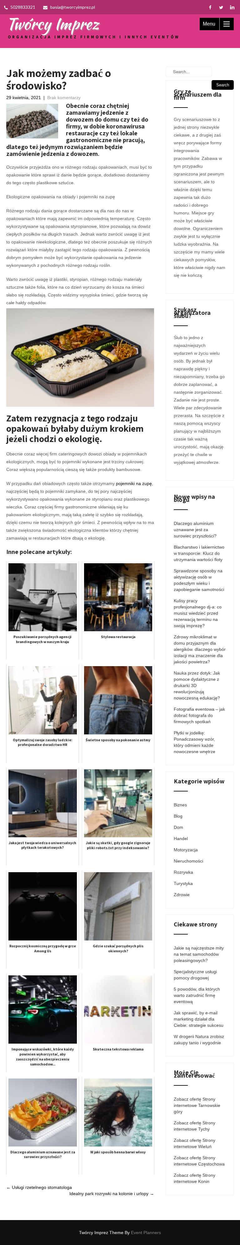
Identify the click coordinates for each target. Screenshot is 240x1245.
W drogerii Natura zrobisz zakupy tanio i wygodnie (199, 1039)
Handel (181, 838)
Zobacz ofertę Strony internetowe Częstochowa (199, 1160)
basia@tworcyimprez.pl (72, 7)
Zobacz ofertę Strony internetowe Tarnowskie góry (197, 1105)
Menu (209, 23)
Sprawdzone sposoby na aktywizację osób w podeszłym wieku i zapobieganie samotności (199, 580)
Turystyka (183, 883)
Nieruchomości (188, 860)
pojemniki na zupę (134, 483)
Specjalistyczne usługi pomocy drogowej (195, 974)
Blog (178, 816)
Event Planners (146, 1232)
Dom (178, 827)
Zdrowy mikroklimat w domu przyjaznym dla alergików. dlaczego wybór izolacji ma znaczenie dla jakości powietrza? (200, 649)
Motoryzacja (186, 849)
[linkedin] (232, 7)
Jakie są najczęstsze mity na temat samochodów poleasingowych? (199, 954)
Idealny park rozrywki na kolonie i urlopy (111, 1193)
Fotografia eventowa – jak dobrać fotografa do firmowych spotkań (199, 715)
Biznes (180, 804)
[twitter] (221, 7)
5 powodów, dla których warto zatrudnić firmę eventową (197, 995)
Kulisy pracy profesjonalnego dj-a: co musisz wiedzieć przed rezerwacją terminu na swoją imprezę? (198, 613)
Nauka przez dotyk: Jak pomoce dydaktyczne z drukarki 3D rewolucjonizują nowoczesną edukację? (197, 685)
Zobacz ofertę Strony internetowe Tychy (194, 1126)
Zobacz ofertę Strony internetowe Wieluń (194, 1143)
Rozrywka (183, 872)
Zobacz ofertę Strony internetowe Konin (194, 1178)
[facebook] (210, 7)
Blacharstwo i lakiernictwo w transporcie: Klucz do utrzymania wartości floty (199, 553)
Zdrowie (182, 894)
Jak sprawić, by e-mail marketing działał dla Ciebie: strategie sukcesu (198, 1019)
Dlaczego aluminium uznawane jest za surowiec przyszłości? (195, 529)
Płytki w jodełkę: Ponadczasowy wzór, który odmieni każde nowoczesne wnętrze (194, 742)
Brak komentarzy (64, 97)
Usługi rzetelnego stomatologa (39, 1187)
